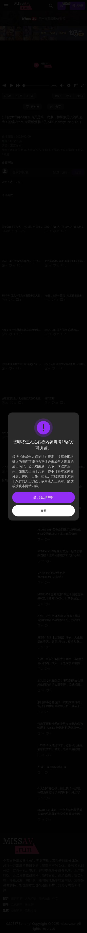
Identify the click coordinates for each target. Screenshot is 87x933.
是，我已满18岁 (43, 497)
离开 (43, 511)
